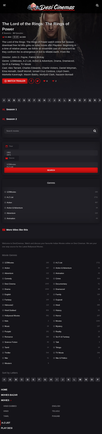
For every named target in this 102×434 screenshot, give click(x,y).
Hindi (58, 305)
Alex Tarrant (14, 68)
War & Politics (61, 358)
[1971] (51, 155)
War (6, 358)
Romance (9, 337)
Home (4, 390)
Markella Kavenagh (12, 74)
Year (11, 146)
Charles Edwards (31, 68)
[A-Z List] (51, 167)
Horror (58, 316)
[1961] (51, 152)
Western (8, 363)
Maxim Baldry (31, 74)
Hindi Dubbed (10, 310)
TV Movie (26, 64)
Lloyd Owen (62, 71)
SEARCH (51, 170)
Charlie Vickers (50, 68)
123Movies (16, 61)
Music (7, 326)
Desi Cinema (10, 284)
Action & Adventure (42, 61)
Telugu (58, 347)
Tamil (7, 347)
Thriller (7, 353)
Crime (58, 278)
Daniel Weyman (67, 68)
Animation (11, 218)
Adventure (11, 213)
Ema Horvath (9, 71)
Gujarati (59, 300)
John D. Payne (19, 57)
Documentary (61, 284)
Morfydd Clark (47, 74)
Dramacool (68, 61)
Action (9, 202)
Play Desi (6, 428)
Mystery (59, 326)
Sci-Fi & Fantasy (11, 64)
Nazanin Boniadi (64, 74)
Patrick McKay (36, 57)
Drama (57, 61)
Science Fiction (11, 342)
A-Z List (27, 61)
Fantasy (8, 300)
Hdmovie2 (9, 305)
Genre (11, 158)
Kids (6, 321)
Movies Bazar (9, 395)
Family (58, 294)
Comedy (8, 278)
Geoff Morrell (24, 71)
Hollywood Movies (12, 316)
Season (11, 109)
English (8, 294)
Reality (58, 331)
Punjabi (8, 331)
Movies (59, 321)
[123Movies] (51, 164)
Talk (57, 342)
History (58, 310)
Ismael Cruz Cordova (44, 71)
